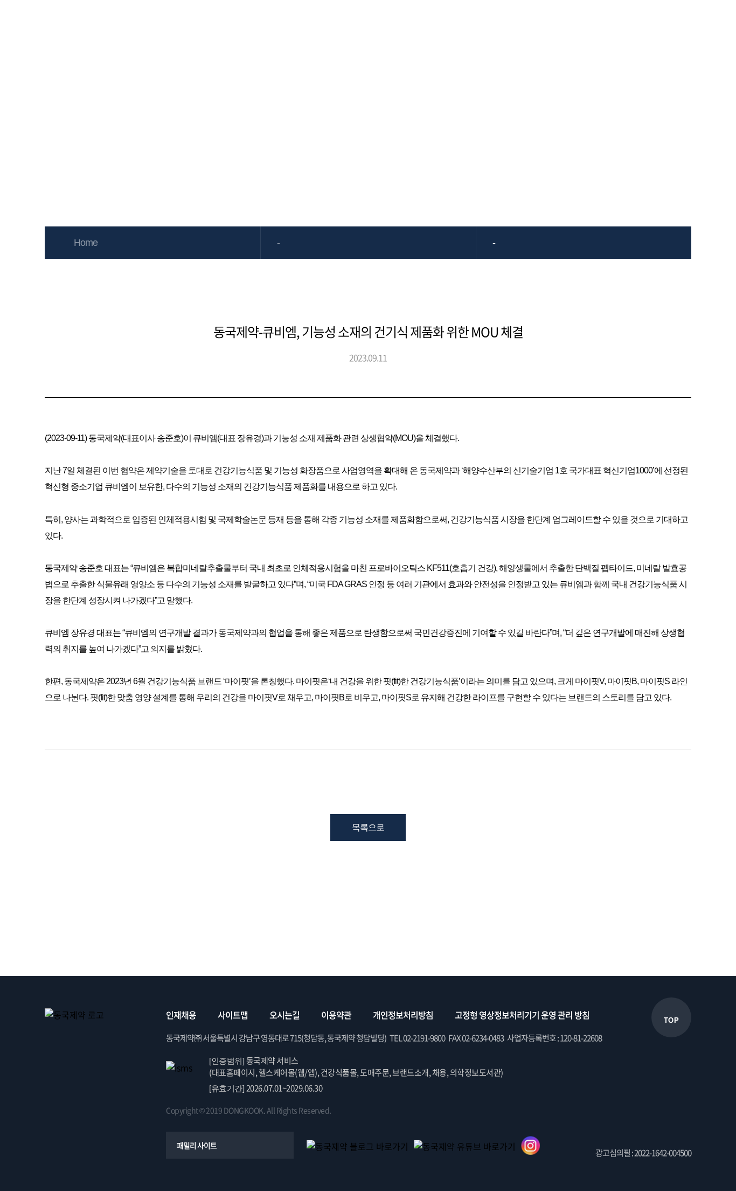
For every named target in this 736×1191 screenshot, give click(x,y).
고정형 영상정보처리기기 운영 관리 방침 (522, 1014)
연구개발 (418, 24)
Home (86, 242)
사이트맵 (233, 1014)
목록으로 (368, 827)
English (714, 24)
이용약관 (336, 1014)
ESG (496, 24)
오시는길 (284, 1014)
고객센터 (651, 24)
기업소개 (186, 24)
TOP (671, 1020)
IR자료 (341, 24)
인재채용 (181, 1014)
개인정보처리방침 (403, 1014)
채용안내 (574, 24)
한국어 (685, 24)
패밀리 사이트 (197, 1145)
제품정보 (263, 24)
